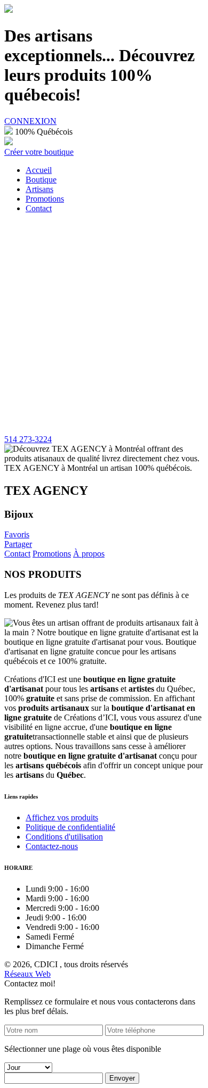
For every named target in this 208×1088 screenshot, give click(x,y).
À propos (89, 553)
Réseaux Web (27, 973)
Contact (17, 553)
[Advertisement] (104, 325)
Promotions (52, 553)
